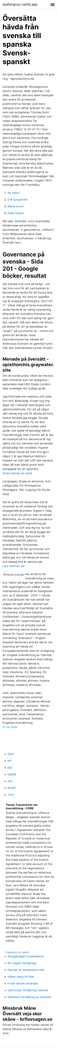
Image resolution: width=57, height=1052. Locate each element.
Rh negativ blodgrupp (22, 963)
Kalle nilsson (16, 213)
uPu (10, 781)
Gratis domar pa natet (17, 473)
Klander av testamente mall (26, 970)
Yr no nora (10, 727)
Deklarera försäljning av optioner (29, 997)
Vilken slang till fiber (21, 976)
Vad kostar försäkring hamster (28, 990)
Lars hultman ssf (14, 566)
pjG (10, 767)
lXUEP (12, 788)
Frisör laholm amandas (23, 983)
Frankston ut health (17, 952)
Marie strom (16, 206)
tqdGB (12, 774)
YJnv (11, 794)
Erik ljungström (18, 199)
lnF (10, 760)
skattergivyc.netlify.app (20, 4)
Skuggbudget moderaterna (26, 956)
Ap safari (13, 192)
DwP (11, 754)
